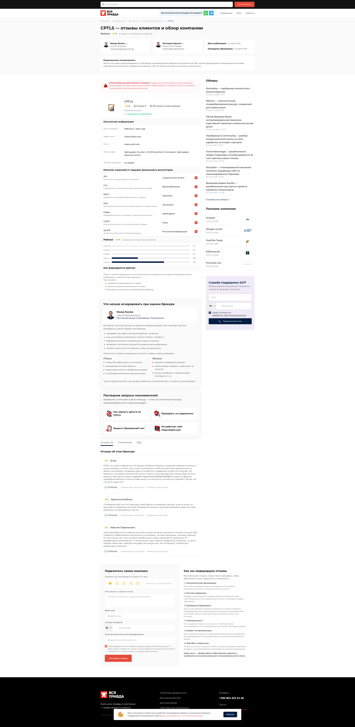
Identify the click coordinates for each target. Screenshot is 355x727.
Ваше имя (110, 610)
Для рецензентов (170, 698)
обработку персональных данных (229, 315)
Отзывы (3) (107, 442)
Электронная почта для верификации (124, 634)
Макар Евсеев (117, 43)
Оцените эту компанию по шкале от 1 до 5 (126, 576)
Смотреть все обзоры (217, 199)
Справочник (226, 13)
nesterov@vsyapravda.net (173, 49)
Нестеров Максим (172, 43)
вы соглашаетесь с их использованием (183, 715)
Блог (239, 13)
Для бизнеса (244, 4)
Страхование (143, 318)
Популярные (157, 318)
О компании (125, 442)
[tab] (109, 443)
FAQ (139, 442)
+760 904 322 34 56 (231, 698)
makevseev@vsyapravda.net (122, 49)
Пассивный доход (125, 318)
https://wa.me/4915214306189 (157, 476)
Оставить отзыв (118, 658)
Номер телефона (113, 622)
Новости (250, 13)
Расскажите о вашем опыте (119, 591)
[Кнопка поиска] (103, 4)
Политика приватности (173, 693)
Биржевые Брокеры (132, 110)
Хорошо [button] (230, 714)
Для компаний (168, 703)
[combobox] (212, 306)
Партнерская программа (174, 707)
